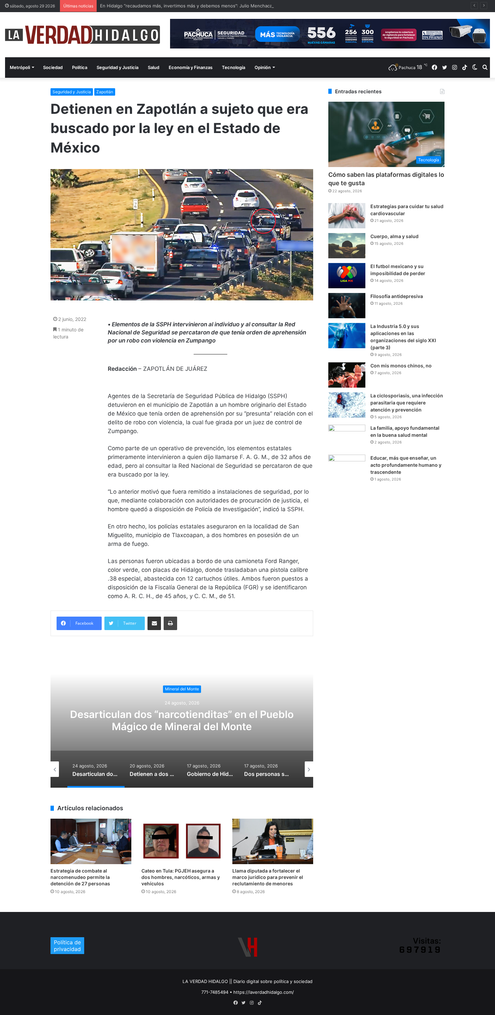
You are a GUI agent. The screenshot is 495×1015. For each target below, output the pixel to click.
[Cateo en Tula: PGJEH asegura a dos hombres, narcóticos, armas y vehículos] (181, 841)
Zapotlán (104, 91)
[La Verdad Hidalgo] (82, 35)
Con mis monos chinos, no (401, 365)
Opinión (263, 67)
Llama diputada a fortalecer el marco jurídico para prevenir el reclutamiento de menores (267, 877)
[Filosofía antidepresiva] (346, 305)
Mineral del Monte (182, 688)
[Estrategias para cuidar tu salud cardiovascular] (346, 215)
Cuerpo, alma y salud (394, 236)
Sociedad (53, 67)
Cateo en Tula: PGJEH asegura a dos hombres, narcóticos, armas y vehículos (180, 877)
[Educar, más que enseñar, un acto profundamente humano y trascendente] (346, 467)
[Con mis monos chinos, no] (346, 375)
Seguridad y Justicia (117, 67)
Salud (153, 67)
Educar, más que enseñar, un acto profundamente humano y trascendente (405, 465)
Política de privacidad (67, 945)
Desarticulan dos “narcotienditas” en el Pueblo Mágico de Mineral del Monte (182, 721)
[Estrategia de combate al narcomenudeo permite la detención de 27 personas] (91, 841)
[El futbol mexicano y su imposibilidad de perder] (346, 275)
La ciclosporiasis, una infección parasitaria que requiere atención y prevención (406, 403)
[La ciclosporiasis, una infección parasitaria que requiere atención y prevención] (346, 405)
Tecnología (233, 67)
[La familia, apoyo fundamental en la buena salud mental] (346, 437)
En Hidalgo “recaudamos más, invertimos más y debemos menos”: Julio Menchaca (186, 5)
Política (79, 67)
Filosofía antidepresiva (396, 296)
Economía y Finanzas (190, 67)
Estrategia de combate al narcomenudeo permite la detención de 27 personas (80, 877)
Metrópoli (20, 67)
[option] (182, 720)
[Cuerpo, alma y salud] (346, 245)
